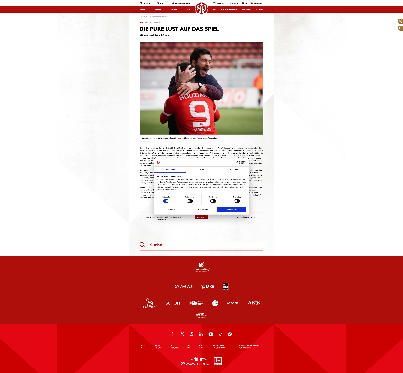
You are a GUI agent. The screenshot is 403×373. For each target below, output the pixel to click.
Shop (162, 3)
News (142, 9)
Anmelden (258, 3)
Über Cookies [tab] (233, 169)
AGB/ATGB (175, 348)
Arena (235, 3)
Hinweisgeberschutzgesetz (219, 346)
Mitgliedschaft (182, 3)
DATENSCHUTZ (157, 346)
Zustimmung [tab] (170, 169)
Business (221, 3)
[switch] (190, 201)
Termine (259, 9)
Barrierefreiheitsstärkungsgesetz (249, 346)
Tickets (146, 3)
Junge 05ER (246, 9)
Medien (189, 346)
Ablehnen (171, 209)
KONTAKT (201, 346)
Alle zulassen (232, 209)
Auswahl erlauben (201, 209)
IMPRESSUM (143, 346)
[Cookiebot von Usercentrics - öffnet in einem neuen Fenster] (237, 162)
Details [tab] (201, 169)
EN (246, 3)
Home (141, 16)
